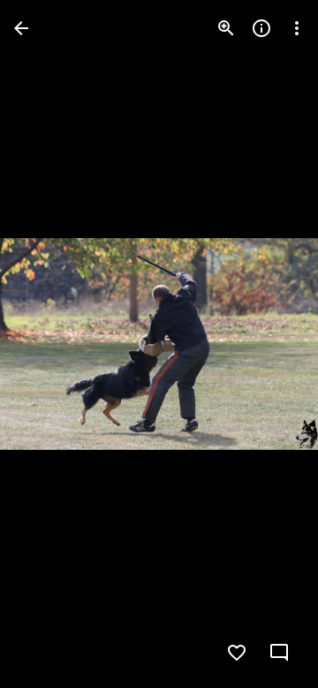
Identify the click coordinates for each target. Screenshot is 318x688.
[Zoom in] (226, 28)
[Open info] (261, 28)
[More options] (296, 28)
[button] (49, 344)
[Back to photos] (21, 28)
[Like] (236, 652)
